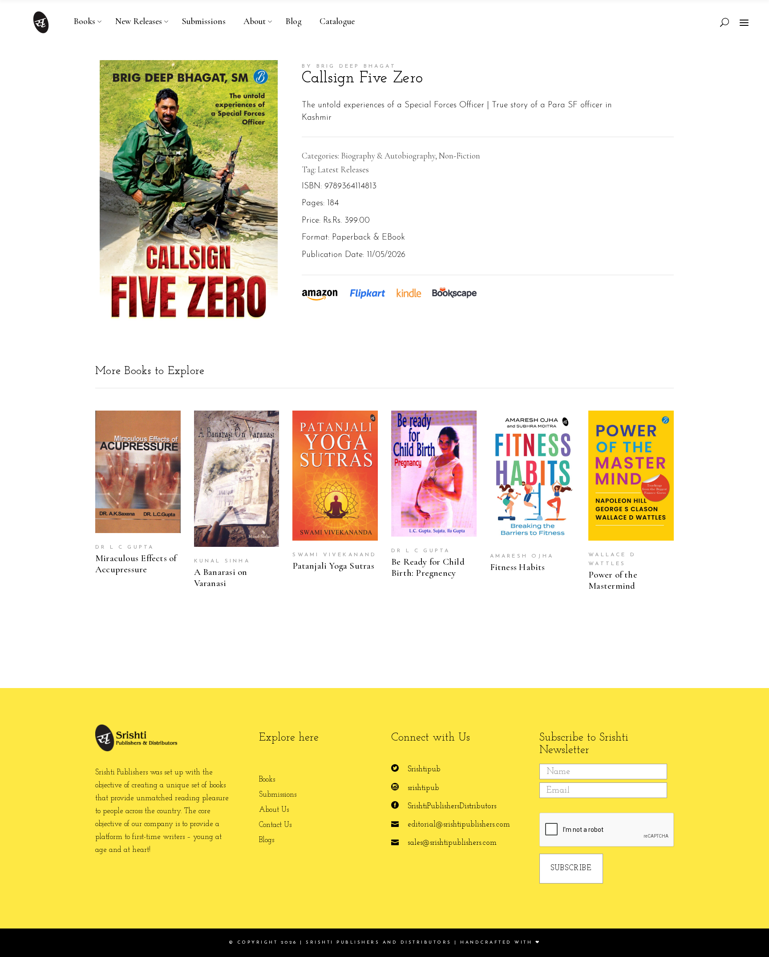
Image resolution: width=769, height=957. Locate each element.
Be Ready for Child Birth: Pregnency (428, 567)
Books (267, 779)
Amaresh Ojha (522, 556)
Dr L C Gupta (124, 547)
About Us (274, 810)
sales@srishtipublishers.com (452, 843)
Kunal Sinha (222, 561)
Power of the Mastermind (612, 580)
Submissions (277, 794)
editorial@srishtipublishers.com (459, 824)
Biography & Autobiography (388, 156)
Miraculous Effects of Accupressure (135, 564)
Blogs (266, 840)
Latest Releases (343, 169)
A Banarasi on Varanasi (220, 577)
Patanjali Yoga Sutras (333, 565)
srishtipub (423, 788)
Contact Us (275, 825)
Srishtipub (424, 769)
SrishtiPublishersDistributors (452, 806)
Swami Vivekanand (334, 555)
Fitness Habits (517, 567)
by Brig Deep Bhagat (349, 66)
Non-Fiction (459, 156)
